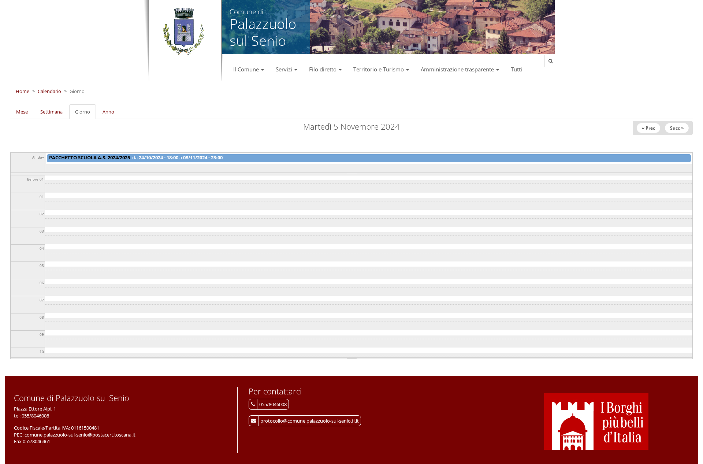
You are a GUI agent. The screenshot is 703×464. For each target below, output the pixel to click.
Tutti (516, 69)
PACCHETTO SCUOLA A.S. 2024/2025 (89, 157)
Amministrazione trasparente (458, 69)
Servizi (285, 69)
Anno (108, 111)
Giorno (85, 113)
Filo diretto (323, 69)
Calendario (49, 91)
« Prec (648, 128)
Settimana (51, 111)
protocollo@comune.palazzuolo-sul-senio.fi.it (309, 420)
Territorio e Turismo (379, 69)
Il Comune (246, 69)
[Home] (183, 32)
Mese (22, 111)
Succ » (677, 128)
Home (22, 91)
